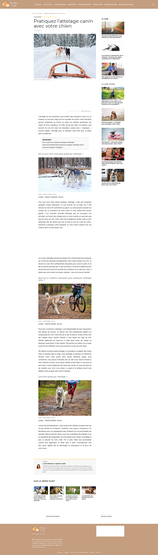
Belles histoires (126, 4)
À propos (59, 552)
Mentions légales (83, 552)
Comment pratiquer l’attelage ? (52, 147)
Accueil (38, 4)
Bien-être (72, 4)
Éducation (98, 4)
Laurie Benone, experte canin (54, 464)
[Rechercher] (153, 4)
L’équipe (66, 552)
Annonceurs (73, 552)
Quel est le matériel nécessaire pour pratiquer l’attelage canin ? (63, 145)
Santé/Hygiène (111, 4)
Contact (92, 552)
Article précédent (52, 516)
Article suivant (106, 516)
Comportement (85, 4)
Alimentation (60, 4)
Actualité (48, 4)
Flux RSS (98, 552)
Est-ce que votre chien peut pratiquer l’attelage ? (58, 142)
